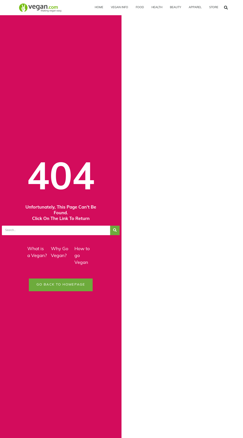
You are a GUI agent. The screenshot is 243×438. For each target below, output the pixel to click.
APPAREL (195, 7)
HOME (99, 7)
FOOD (140, 7)
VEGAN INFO (119, 7)
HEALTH (156, 7)
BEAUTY (175, 7)
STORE (213, 7)
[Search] (115, 230)
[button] (226, 7)
